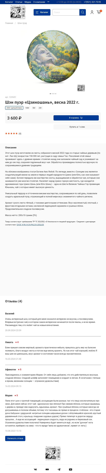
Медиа (28, 2)
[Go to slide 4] (55, 93)
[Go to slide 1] (50, 93)
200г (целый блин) (14, 108)
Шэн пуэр (22, 23)
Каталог (9, 2)
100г (27, 108)
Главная (9, 23)
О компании (39, 2)
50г (34, 108)
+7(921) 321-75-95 (92, 2)
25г (40, 108)
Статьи (18, 2)
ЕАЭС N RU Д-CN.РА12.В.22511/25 (30, 225)
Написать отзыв (15, 438)
